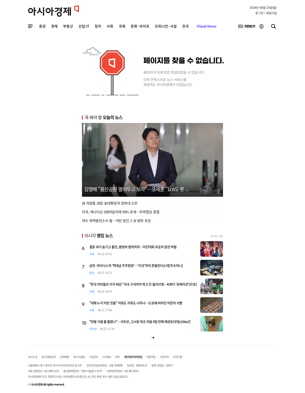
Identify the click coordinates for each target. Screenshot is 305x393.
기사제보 (106, 357)
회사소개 (32, 357)
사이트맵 (177, 357)
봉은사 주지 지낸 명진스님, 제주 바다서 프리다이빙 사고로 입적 (130, 265)
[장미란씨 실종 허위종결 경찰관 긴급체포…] (211, 286)
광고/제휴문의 (48, 357)
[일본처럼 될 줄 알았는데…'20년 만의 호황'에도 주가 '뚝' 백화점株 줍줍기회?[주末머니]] (211, 305)
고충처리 (164, 357)
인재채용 (64, 357)
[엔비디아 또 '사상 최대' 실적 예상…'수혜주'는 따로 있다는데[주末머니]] (211, 325)
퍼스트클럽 (79, 357)
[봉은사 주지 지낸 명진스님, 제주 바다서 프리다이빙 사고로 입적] (211, 267)
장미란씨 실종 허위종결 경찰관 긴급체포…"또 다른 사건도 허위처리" (133, 284)
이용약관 (150, 357)
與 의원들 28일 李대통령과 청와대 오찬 (110, 203)
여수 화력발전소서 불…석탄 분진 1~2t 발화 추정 (116, 220)
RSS (117, 357)
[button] (151, 337)
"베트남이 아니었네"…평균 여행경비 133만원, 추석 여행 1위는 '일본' (133, 246)
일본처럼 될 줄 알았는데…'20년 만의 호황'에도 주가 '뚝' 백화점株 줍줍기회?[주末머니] (143, 304)
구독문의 (93, 357)
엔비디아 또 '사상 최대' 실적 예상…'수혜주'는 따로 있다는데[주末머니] (135, 322)
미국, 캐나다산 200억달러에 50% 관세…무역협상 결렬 (120, 211)
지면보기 (246, 27)
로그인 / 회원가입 (266, 13)
